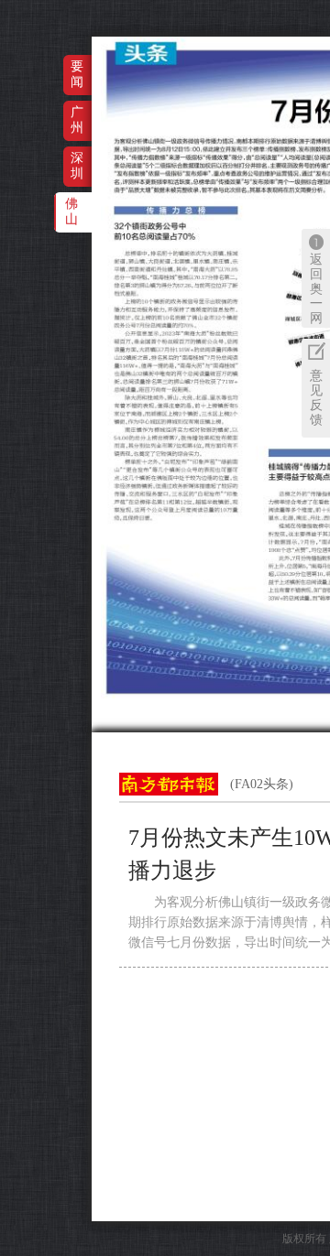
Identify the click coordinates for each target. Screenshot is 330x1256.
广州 (77, 119)
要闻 (77, 74)
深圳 (77, 165)
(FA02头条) (261, 784)
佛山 (71, 211)
